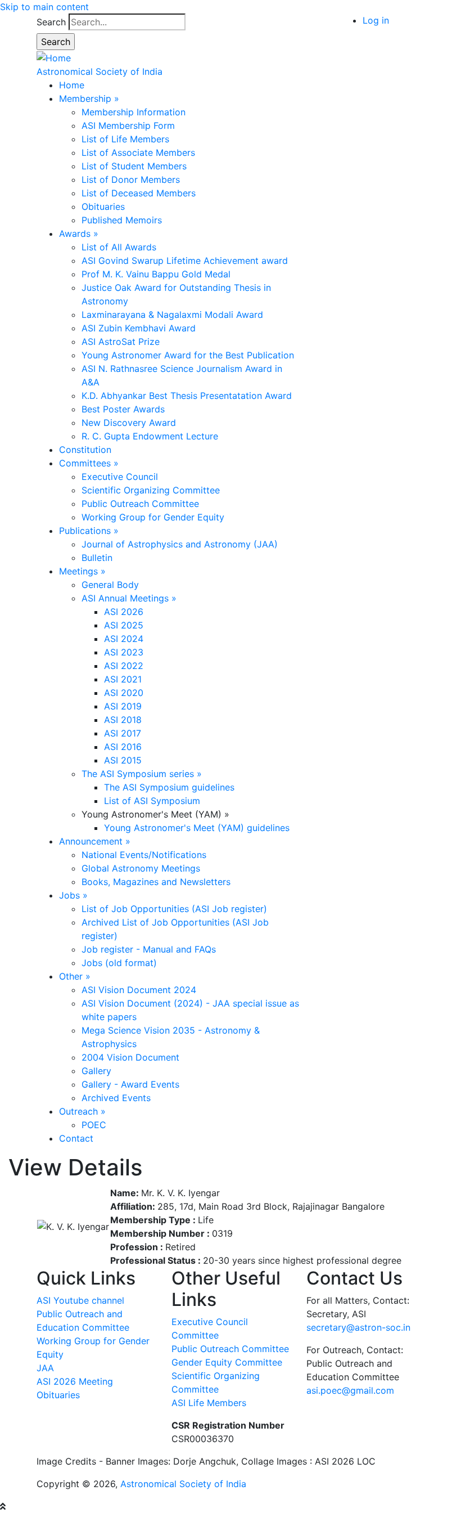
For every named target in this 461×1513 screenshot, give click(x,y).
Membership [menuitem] (89, 98)
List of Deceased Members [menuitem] (139, 193)
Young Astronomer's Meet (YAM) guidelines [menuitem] (197, 827)
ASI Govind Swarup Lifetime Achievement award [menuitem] (185, 260)
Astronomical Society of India (99, 71)
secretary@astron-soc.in (358, 1327)
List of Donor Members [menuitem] (131, 179)
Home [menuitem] (71, 85)
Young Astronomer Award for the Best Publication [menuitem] (188, 355)
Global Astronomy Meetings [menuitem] (141, 868)
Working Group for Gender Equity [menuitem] (153, 517)
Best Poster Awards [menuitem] (123, 409)
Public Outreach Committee (230, 1348)
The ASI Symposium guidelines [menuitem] (169, 787)
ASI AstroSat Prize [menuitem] (121, 341)
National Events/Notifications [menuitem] (144, 854)
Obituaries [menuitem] (103, 206)
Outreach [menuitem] (82, 1111)
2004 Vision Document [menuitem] (130, 1057)
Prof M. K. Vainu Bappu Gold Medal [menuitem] (156, 274)
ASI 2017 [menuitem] (122, 733)
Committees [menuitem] (89, 463)
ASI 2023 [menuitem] (123, 652)
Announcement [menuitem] (94, 841)
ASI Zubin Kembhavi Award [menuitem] (139, 328)
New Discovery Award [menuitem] (129, 422)
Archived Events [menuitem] (116, 1097)
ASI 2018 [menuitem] (123, 719)
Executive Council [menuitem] (120, 476)
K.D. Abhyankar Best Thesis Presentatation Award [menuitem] (187, 395)
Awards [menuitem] (78, 233)
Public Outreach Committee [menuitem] (140, 503)
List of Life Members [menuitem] (125, 139)
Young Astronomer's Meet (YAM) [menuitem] (155, 814)
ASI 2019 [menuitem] (123, 706)
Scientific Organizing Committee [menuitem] (151, 490)
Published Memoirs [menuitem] (122, 220)
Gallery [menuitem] (96, 1070)
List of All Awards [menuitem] (119, 247)
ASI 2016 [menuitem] (123, 746)
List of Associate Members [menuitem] (138, 152)
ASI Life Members (208, 1402)
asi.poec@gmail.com (350, 1390)
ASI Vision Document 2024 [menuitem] (139, 989)
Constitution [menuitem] (85, 449)
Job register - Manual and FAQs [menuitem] (149, 949)
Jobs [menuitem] (73, 895)
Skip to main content (44, 6)
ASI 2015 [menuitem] (123, 760)
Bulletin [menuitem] (97, 557)
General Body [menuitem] (110, 584)
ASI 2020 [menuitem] (123, 692)
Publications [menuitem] (89, 530)
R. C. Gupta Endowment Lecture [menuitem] (150, 436)
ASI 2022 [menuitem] (123, 665)
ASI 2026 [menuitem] (123, 611)
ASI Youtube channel (80, 1300)
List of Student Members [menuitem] (134, 166)
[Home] (54, 56)
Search (51, 22)
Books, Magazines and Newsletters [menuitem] (156, 881)
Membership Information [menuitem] (134, 112)
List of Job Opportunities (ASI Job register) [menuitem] (174, 908)
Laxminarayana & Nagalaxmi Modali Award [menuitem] (172, 314)
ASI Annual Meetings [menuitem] (129, 598)
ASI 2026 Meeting (75, 1381)
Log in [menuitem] (376, 20)
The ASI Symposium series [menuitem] (142, 773)
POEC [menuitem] (94, 1124)
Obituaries (58, 1394)
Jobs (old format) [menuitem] (119, 962)
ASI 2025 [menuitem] (123, 625)
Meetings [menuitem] (82, 571)
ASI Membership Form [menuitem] (128, 125)
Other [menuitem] (75, 976)
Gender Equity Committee (226, 1362)
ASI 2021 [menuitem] (123, 679)
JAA (45, 1367)
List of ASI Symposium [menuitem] (152, 800)
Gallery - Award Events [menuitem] (130, 1084)
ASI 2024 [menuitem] (123, 638)
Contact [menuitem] (76, 1138)
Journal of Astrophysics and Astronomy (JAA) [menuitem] (180, 544)
